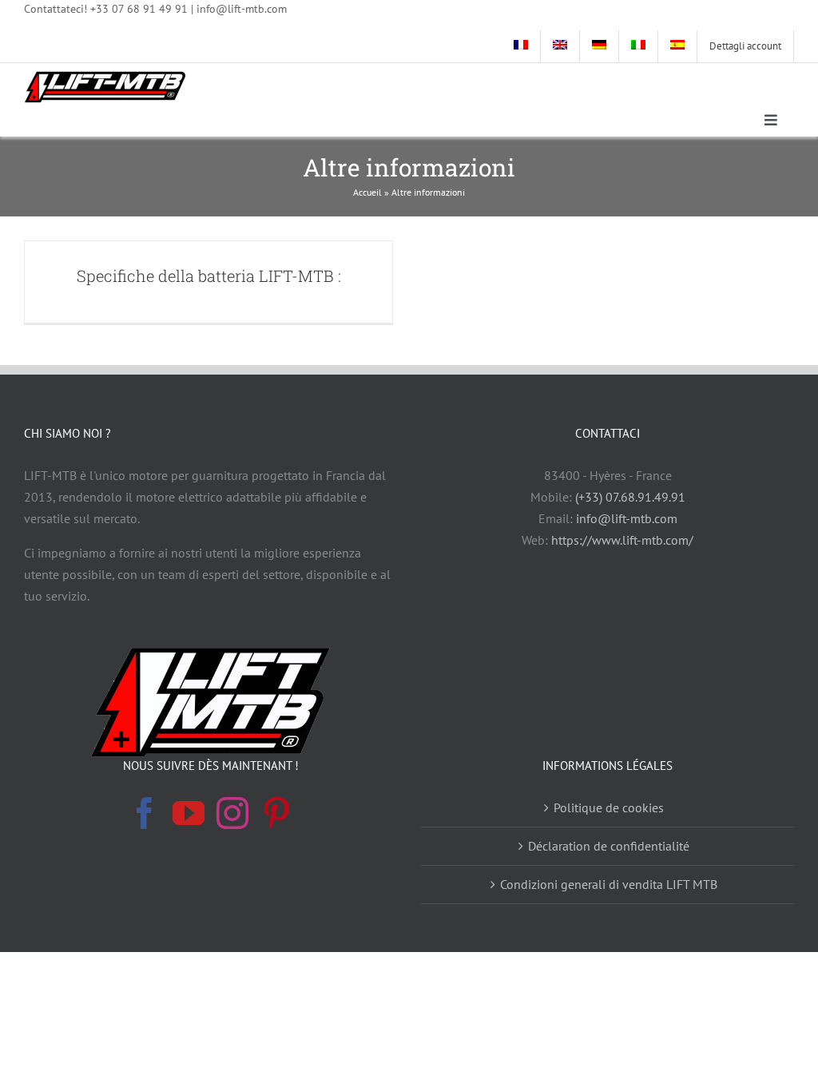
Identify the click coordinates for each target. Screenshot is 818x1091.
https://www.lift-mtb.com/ (622, 540)
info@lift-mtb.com (626, 518)
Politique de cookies (609, 807)
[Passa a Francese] (521, 46)
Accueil (367, 192)
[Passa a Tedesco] (599, 46)
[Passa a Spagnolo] (677, 46)
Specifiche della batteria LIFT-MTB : (209, 275)
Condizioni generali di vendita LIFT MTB (608, 884)
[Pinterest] (276, 813)
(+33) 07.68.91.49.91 (630, 497)
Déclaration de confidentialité (608, 846)
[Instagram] (232, 813)
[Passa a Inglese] (560, 46)
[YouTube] (188, 813)
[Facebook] (145, 813)
